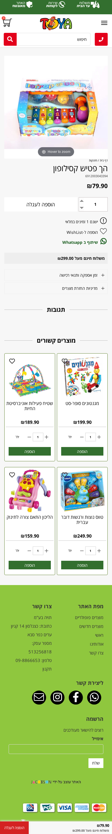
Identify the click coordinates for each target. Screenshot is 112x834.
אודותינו (96, 644)
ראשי (99, 635)
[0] (8, 23)
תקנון (47, 669)
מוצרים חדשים (91, 626)
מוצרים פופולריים (89, 617)
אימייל (97, 738)
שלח (96, 763)
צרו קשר (96, 653)
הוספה (82, 451)
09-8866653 (28, 660)
